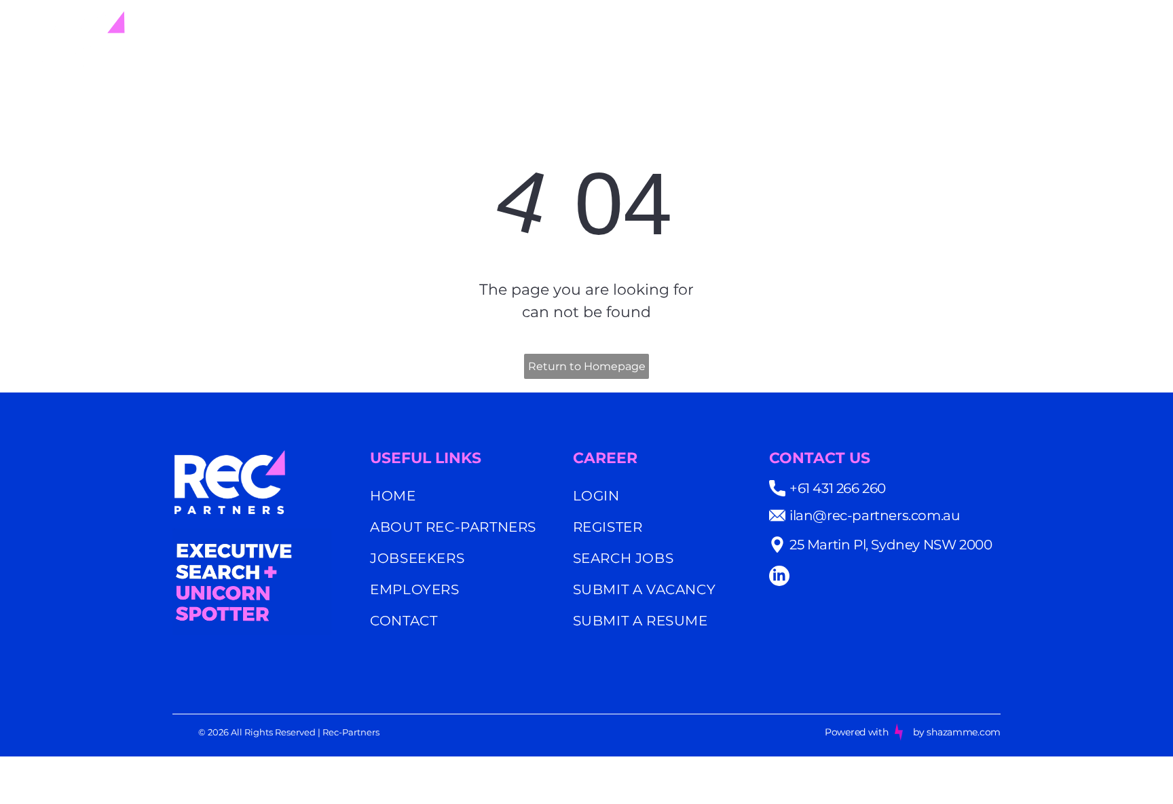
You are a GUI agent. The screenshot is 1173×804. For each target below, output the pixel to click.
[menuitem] (702, 38)
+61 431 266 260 (837, 488)
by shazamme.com (957, 732)
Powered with (857, 732)
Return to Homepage (587, 366)
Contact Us (819, 458)
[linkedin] (779, 577)
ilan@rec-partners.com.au (874, 515)
